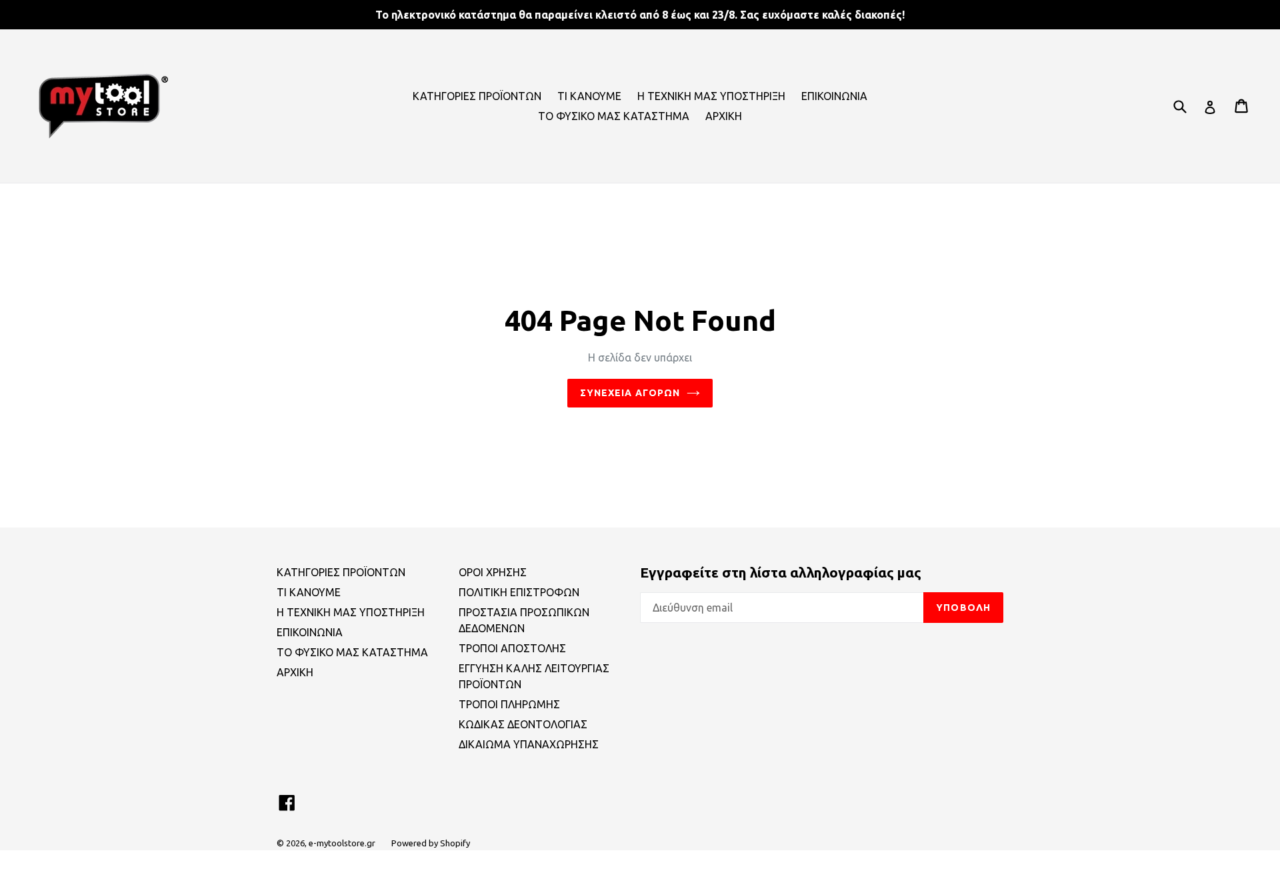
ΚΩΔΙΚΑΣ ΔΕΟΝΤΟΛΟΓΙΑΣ (523, 724)
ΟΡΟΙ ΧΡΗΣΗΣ (493, 572)
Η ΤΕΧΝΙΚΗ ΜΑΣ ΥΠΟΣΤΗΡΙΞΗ (711, 96)
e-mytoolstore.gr (342, 843)
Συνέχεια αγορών (630, 392)
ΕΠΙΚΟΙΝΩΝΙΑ (834, 96)
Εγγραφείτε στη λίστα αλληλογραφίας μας (780, 572)
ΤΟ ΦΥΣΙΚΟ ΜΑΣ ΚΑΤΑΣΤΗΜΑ (613, 116)
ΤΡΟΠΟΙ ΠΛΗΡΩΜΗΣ (509, 704)
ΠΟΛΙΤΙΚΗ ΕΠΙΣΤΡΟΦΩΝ (519, 592)
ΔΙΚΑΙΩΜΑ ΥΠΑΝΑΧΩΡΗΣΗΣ (529, 744)
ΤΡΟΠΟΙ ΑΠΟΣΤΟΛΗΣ (512, 648)
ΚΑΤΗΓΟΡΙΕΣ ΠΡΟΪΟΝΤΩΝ (477, 96)
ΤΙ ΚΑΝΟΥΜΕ (589, 96)
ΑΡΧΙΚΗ (723, 116)
